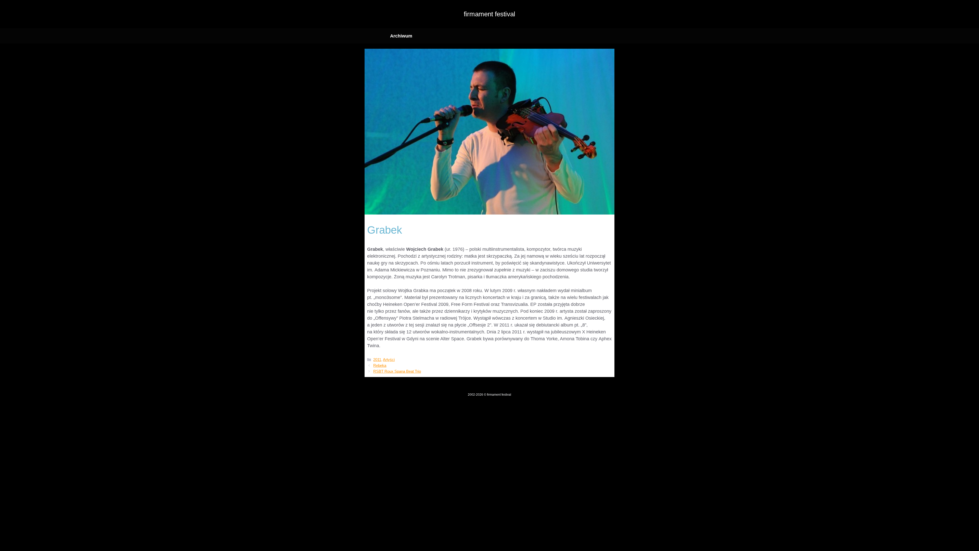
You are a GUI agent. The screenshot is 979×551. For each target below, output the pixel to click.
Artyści (389, 359)
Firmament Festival (489, 14)
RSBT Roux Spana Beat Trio (397, 371)
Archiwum (401, 36)
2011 (377, 359)
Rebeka (379, 365)
